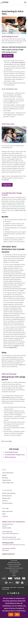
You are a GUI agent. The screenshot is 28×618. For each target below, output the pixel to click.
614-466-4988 (5, 180)
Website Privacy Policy (14, 562)
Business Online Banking (8, 493)
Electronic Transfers (14, 566)
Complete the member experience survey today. (13, 544)
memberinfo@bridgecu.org (11, 533)
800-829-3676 (12, 347)
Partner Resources (7, 495)
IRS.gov (16, 345)
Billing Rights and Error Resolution (14, 568)
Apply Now (7, 185)
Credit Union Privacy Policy (14, 564)
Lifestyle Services (6, 480)
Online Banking (6, 397)
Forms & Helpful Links (8, 482)
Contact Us (5, 500)
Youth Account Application (18, 62)
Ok (11, 615)
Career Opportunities (7, 472)
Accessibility (14, 560)
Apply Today (7, 56)
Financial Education (7, 503)
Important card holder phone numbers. (11, 539)
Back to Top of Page (7, 441)
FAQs (14, 573)
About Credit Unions (7, 511)
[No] (26, 607)
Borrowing (5, 477)
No (17, 615)
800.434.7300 (19, 210)
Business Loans (6, 498)
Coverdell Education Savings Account (15, 454)
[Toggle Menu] (25, 2)
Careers (14, 575)
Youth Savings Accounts (11, 452)
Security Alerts (14, 572)
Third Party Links (14, 570)
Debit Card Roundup (10, 457)
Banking (4, 475)
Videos (4, 514)
